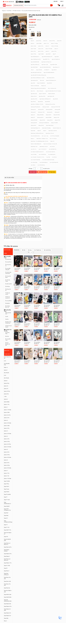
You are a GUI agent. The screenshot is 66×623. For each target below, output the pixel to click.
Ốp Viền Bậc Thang (7, 280)
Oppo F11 (6, 524)
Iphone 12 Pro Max (7, 423)
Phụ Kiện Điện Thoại (7, 310)
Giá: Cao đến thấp (47, 250)
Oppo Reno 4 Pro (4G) (7, 584)
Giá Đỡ (6, 316)
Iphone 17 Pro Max (7, 478)
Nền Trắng (39, 31)
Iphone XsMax (6, 401)
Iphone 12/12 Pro (7, 415)
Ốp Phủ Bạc (7, 286)
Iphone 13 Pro (6, 428)
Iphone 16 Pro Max (7, 468)
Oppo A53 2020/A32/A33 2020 (7, 600)
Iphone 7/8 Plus (7, 391)
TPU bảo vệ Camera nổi (7, 297)
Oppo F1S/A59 (7, 481)
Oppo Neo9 (6, 515)
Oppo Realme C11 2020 (7, 609)
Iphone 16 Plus (7, 465)
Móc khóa (7, 336)
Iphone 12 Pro (6, 417)
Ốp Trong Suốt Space (8, 277)
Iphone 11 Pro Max (7, 409)
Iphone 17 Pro (6, 473)
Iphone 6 (5, 380)
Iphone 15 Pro (6, 452)
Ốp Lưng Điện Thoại (7, 257)
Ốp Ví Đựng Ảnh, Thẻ (7, 306)
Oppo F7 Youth (7, 499)
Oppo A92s (6, 618)
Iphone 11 (6, 407)
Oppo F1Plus (6, 483)
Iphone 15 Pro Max (7, 457)
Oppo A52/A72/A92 (7, 597)
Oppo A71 (6, 518)
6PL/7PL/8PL (6, 372)
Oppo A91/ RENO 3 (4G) (7, 591)
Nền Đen (32, 31)
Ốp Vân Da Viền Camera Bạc (8, 273)
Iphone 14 (6, 436)
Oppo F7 (5, 497)
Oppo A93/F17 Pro (7, 530)
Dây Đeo (7, 319)
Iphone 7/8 (6, 386)
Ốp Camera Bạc (8, 259)
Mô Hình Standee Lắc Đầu (7, 344)
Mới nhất (23, 250)
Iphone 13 (6, 430)
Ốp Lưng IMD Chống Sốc (7, 269)
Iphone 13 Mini (7, 425)
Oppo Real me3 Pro (7, 547)
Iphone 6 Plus (6, 383)
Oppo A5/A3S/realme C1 (7, 503)
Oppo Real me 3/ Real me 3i (7, 543)
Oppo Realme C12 (7, 615)
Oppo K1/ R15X (7, 565)
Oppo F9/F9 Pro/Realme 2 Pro (7, 509)
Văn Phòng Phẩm (7, 333)
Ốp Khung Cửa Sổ (8, 290)
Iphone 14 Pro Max (7, 446)
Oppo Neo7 (6, 512)
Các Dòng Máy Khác (6, 364)
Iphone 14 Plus (7, 441)
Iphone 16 (6, 460)
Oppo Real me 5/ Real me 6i (7, 559)
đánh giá (39, 19)
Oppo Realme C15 (7, 613)
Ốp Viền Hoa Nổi (8, 283)
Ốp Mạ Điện (7, 303)
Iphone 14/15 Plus (7, 444)
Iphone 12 (6, 420)
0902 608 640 (11, 1)
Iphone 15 (6, 449)
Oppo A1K (6, 536)
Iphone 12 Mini (7, 412)
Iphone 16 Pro (6, 462)
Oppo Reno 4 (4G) (7, 581)
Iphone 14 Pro (6, 438)
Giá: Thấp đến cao (37, 250)
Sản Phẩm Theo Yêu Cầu (8, 330)
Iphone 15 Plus (7, 454)
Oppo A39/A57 (7, 506)
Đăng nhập (55, 1)
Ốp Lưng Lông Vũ (8, 265)
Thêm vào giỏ (43, 172)
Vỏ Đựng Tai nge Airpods (8, 326)
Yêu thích (52, 172)
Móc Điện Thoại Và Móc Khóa (8, 322)
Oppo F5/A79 (6, 491)
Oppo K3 (5, 568)
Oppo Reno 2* (6, 570)
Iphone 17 (6, 470)
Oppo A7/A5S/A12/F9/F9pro (8, 521)
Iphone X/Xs (6, 393)
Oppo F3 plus (6, 489)
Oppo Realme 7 (7, 556)
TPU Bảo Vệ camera (7, 293)
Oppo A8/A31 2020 (7, 594)
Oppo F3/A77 (6, 486)
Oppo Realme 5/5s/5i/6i (6, 550)
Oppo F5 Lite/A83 (7, 494)
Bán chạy (30, 250)
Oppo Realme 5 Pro (7, 553)
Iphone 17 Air (6, 475)
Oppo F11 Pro (6, 527)
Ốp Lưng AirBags (8, 300)
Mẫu (30, 29)
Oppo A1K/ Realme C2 (7, 533)
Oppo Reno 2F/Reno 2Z (6, 574)
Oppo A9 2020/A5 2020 (7, 540)
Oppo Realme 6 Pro (7, 606)
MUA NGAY (33, 172)
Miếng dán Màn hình (8, 313)
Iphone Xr (6, 399)
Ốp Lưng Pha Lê (8, 261)
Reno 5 (5, 620)
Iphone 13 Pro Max (7, 433)
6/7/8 (5, 360)
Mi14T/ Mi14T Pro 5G (7, 357)
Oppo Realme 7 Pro (7, 562)
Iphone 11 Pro (6, 404)
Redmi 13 (6, 367)
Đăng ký (61, 1)
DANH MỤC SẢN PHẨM (19, 5)
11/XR (5, 396)
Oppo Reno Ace (7, 587)
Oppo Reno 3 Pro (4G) (7, 578)
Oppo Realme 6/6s (7, 603)
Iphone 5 (5, 370)
